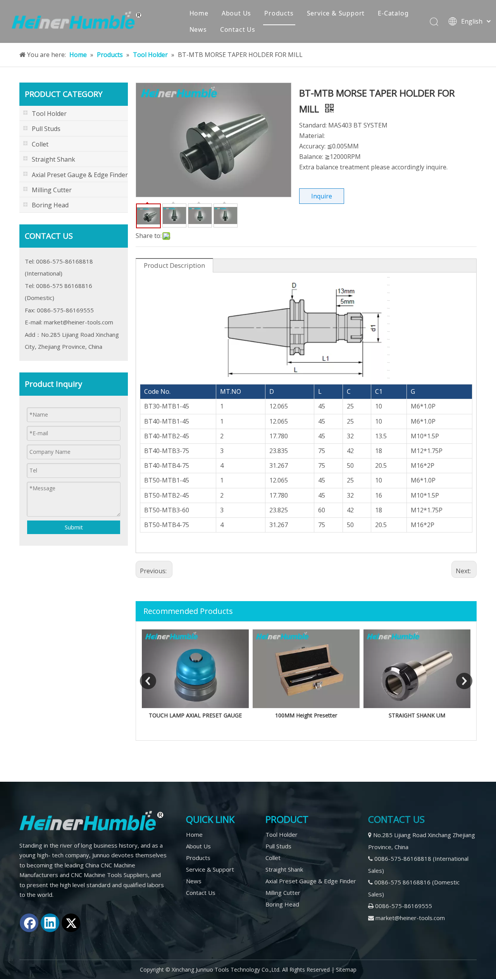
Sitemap (346, 969)
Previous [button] (148, 681)
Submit (74, 527)
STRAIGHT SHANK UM (417, 715)
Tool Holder (281, 834)
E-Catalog (393, 13)
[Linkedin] (50, 923)
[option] (195, 674)
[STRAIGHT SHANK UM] (416, 668)
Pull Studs (278, 846)
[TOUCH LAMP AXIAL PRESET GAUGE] (195, 668)
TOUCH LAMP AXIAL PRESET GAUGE (195, 715)
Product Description (174, 265)
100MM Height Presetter (306, 715)
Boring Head (282, 904)
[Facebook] (29, 923)
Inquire (321, 196)
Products (278, 13)
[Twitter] (71, 923)
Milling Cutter (282, 892)
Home (198, 13)
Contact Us (237, 29)
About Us (236, 13)
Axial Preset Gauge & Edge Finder (310, 881)
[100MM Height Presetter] (306, 668)
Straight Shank (284, 869)
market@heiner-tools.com (78, 322)
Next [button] (464, 681)
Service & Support (336, 13)
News (198, 29)
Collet (273, 858)
